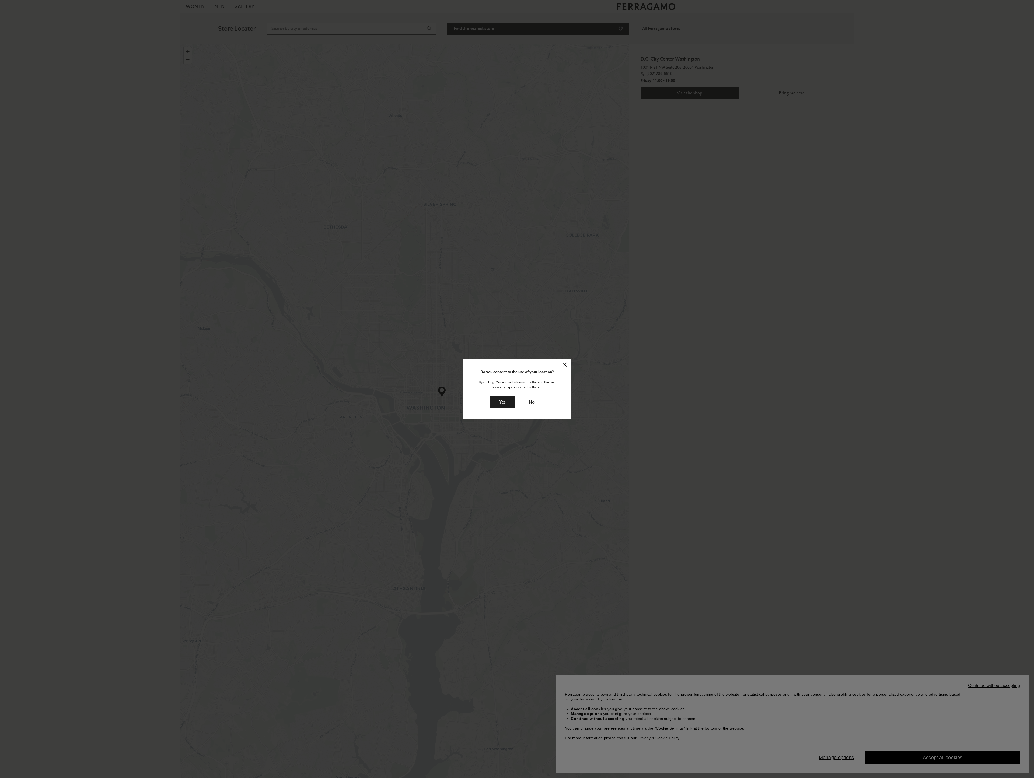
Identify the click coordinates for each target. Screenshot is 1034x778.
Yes (502, 402)
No (532, 402)
